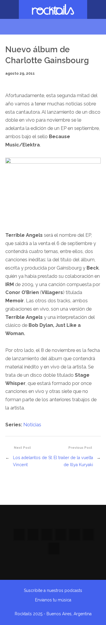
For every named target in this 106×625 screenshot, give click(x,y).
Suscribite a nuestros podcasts (53, 590)
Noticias (32, 424)
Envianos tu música (53, 600)
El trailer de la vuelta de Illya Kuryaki (73, 461)
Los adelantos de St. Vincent (33, 461)
